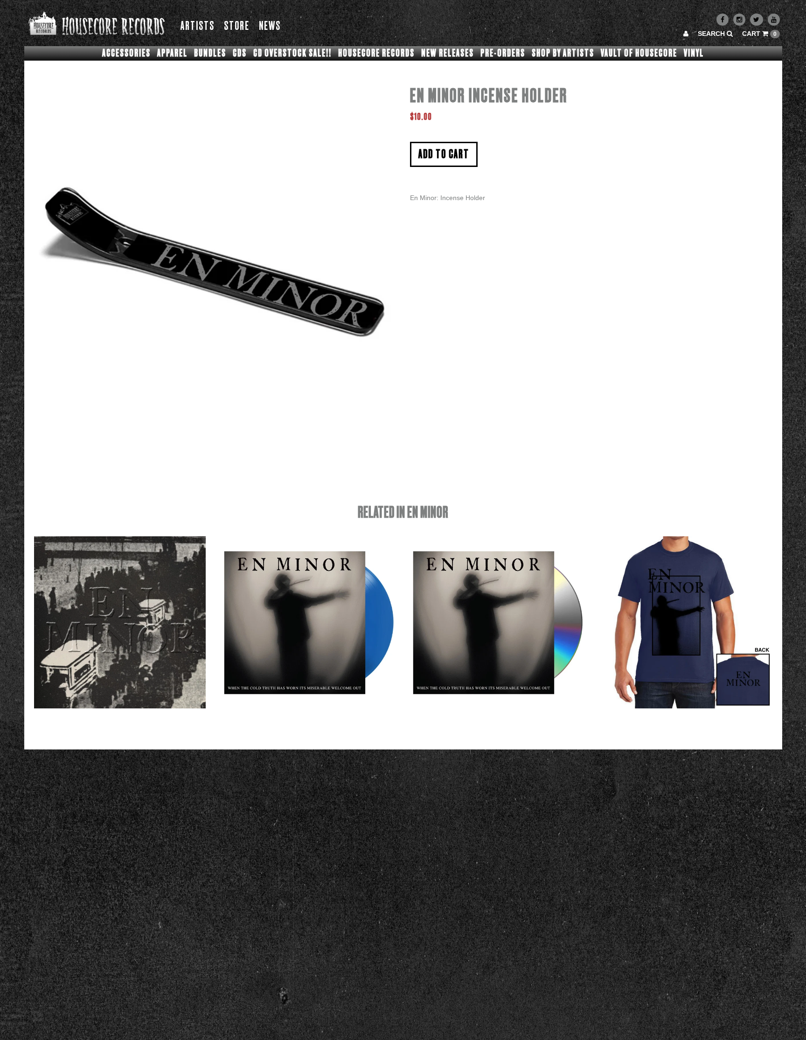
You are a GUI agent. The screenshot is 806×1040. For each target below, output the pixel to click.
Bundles (210, 53)
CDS (240, 53)
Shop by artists (563, 53)
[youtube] (774, 20)
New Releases (447, 53)
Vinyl (694, 53)
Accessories (126, 53)
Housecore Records (376, 53)
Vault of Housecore (639, 53)
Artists (198, 26)
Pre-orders (502, 53)
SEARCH (712, 33)
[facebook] (722, 20)
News (270, 26)
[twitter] (756, 20)
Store (237, 26)
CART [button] (759, 33)
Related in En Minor (403, 512)
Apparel (172, 53)
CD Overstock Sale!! (292, 53)
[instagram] (739, 20)
